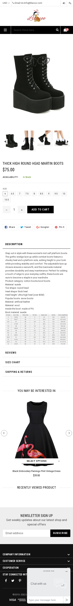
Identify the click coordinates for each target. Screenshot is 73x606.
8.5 (41, 193)
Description (14, 244)
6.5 (12, 193)
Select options (36, 461)
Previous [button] (4, 433)
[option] (11, 143)
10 (64, 193)
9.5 (56, 193)
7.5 (27, 193)
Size (5, 189)
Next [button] (69, 433)
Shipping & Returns (18, 372)
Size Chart (12, 362)
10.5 (7, 200)
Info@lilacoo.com (33, 3)
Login (64, 3)
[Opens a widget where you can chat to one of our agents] (49, 586)
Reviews (10, 352)
